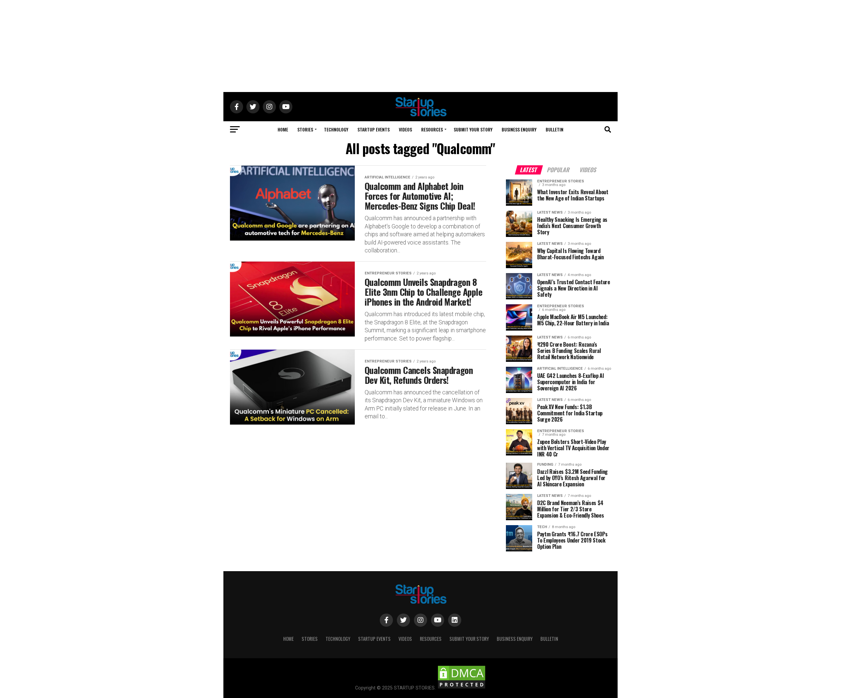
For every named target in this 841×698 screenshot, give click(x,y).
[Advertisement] (420, 46)
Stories (305, 129)
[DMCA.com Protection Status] (461, 688)
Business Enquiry (519, 129)
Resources (432, 129)
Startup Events (373, 129)
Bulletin (554, 129)
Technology (336, 129)
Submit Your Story (473, 129)
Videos (405, 129)
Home (283, 129)
